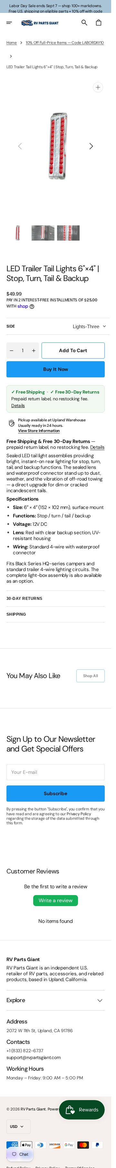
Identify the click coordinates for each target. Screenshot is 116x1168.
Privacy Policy (79, 807)
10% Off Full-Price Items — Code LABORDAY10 (65, 42)
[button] (13, 23)
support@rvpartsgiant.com (33, 1051)
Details (18, 399)
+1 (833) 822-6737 (24, 1044)
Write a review (55, 894)
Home (11, 42)
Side (10, 320)
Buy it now (55, 363)
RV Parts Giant (33, 1102)
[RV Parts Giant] (40, 22)
